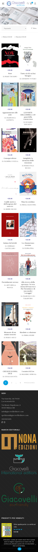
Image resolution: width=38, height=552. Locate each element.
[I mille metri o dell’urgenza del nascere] (10, 184)
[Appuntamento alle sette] (10, 94)
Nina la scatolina (28, 202)
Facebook (2, 422)
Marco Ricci (11, 337)
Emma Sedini (29, 335)
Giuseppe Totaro (29, 79)
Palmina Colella (11, 161)
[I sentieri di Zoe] (28, 353)
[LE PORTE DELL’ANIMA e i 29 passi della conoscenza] (28, 94)
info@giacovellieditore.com (13, 412)
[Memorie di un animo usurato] (10, 314)
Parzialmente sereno (10, 282)
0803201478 (6, 419)
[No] (35, 545)
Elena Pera (29, 248)
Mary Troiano (11, 76)
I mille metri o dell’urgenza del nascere (10, 204)
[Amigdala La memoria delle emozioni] (28, 140)
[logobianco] (19, 464)
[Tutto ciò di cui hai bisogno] (28, 55)
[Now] (10, 55)
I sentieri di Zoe (28, 371)
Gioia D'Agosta (11, 376)
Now (10, 73)
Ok (19, 549)
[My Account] (35, 4)
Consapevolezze (10, 158)
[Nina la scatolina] (28, 184)
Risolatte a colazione (28, 332)
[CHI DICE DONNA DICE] (10, 353)
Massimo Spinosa (29, 374)
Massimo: (21, 37)
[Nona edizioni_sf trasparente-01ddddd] (19, 442)
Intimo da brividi (10, 243)
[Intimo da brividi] (10, 225)
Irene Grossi (11, 209)
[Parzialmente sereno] (10, 264)
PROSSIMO (29, 383)
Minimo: (7, 37)
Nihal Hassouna (29, 205)
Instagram (4, 422)
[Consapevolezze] (10, 140)
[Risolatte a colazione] (28, 314)
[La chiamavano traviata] (28, 225)
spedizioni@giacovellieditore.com (15, 415)
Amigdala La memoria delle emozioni (28, 160)
